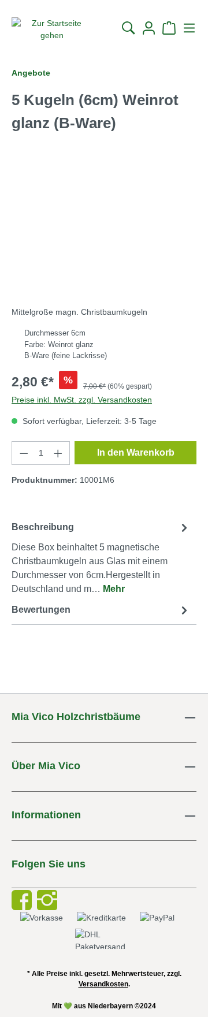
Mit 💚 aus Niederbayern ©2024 (104, 1006)
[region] (104, 232)
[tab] (101, 557)
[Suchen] (128, 28)
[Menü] (187, 28)
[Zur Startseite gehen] (52, 29)
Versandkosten (103, 984)
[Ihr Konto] (149, 28)
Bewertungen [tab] (41, 609)
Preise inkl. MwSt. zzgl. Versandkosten (82, 399)
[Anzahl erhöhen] (58, 453)
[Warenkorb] (169, 28)
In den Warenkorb (135, 452)
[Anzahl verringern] (24, 453)
